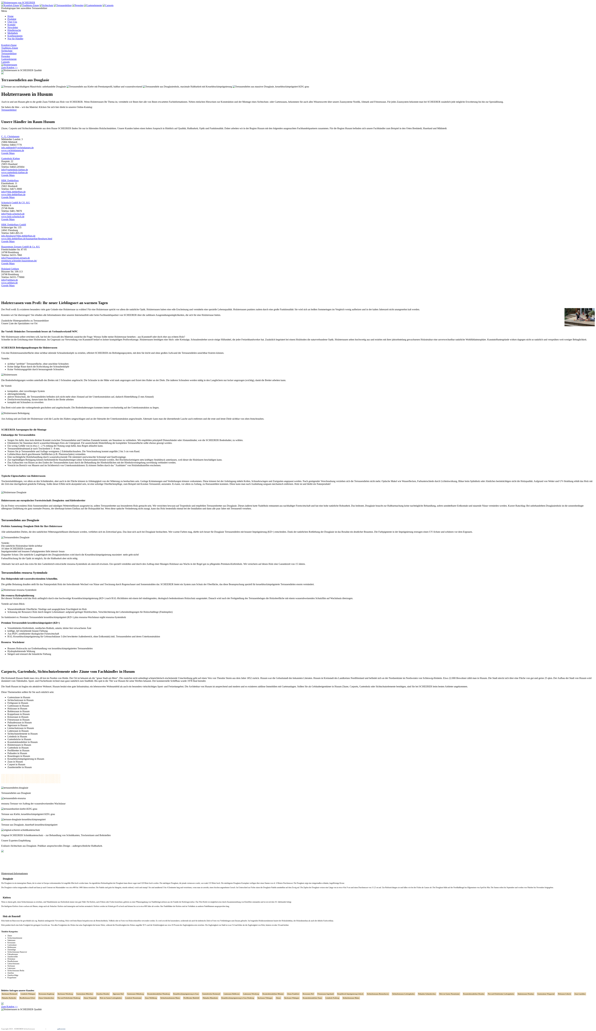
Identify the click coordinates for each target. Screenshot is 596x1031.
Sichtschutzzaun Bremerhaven (378, 994)
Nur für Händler (15, 38)
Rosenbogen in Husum (18, 756)
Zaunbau (10, 973)
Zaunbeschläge (12, 975)
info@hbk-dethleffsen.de (13, 191)
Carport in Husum (16, 764)
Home (10, 16)
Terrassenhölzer (9, 53)
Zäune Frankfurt (293, 994)
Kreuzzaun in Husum (17, 717)
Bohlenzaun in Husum (18, 711)
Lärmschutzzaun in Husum (20, 728)
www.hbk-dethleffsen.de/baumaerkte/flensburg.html (26, 238)
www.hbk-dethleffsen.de (13, 194)
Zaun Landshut (580, 994)
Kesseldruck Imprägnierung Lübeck (350, 994)
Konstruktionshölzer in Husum (22, 742)
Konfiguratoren (15, 35)
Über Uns (12, 21)
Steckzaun (11, 966)
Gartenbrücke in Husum (19, 739)
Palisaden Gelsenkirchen (427, 994)
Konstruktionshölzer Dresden (473, 994)
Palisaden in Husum (17, 753)
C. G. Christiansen (10, 136)
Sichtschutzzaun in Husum (20, 700)
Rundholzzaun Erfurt (27, 998)
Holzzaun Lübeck (564, 994)
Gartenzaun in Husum (18, 705)
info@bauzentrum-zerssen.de (15, 258)
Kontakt (11, 24)
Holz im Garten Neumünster (449, 994)
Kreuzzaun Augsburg (46, 994)
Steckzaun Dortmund (9, 994)
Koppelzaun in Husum (18, 714)
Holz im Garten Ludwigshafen (111, 998)
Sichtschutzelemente (32, 128)
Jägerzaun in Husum (17, 725)
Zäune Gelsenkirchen (46, 998)
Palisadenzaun (12, 954)
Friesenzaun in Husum (18, 719)
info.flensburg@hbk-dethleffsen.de (18, 235)
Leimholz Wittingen (28, 994)
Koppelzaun (11, 977)
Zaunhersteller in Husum (19, 767)
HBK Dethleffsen (10, 180)
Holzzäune (11, 959)
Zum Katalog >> (9, 67)
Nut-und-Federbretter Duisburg (69, 998)
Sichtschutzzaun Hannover (17, 952)
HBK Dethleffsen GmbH (13, 224)
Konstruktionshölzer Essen (312, 998)
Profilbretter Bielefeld (191, 998)
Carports (5, 62)
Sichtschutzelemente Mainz (170, 998)
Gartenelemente (9, 59)
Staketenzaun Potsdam (526, 994)
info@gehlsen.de (9, 280)
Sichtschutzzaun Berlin (15, 971)
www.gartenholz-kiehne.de (14, 172)
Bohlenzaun (11, 947)
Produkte (11, 19)
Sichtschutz (6, 50)
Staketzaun (11, 940)
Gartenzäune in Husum (18, 697)
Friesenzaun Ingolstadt (326, 994)
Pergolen (5, 56)
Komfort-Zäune (9, 45)
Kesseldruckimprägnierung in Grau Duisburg (237, 998)
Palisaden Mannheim (210, 998)
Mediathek (12, 33)
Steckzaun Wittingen (291, 998)
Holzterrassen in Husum (19, 745)
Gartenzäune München (85, 994)
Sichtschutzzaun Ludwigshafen (403, 994)
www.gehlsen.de (9, 282)
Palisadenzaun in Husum (19, 722)
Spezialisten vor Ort (27, 323)
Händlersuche (14, 30)
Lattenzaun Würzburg (251, 994)
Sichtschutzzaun (27, 902)
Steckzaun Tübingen (265, 998)
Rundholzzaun (12, 961)
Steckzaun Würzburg (65, 994)
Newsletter (12, 27)
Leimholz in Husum (17, 736)
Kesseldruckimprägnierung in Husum (25, 759)
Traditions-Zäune (9, 48)
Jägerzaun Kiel (118, 994)
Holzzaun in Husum (17, 708)
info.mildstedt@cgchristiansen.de (17, 147)
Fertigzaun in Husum (17, 703)
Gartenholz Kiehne (10, 158)
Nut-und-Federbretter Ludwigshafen (501, 994)
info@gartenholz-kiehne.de (14, 169)
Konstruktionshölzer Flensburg (158, 994)
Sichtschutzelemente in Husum (22, 733)
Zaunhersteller (12, 957)
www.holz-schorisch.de (12, 216)
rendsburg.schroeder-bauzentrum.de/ (19, 260)
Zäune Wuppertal (90, 998)
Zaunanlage (11, 950)
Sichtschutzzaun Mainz (351, 998)
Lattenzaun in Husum (18, 731)
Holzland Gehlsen (10, 268)
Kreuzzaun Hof (308, 994)
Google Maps (8, 153)
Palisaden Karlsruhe (9, 998)
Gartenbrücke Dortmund (211, 994)
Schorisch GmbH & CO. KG (15, 202)
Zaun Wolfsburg (151, 998)
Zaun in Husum (15, 761)
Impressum (41, 1029)
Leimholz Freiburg (332, 998)
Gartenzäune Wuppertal (545, 994)
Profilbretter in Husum (18, 750)
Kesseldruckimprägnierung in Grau (186, 994)
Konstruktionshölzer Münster (273, 994)
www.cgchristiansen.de (12, 150)
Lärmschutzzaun (13, 964)
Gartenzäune (12, 945)
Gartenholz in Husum (18, 747)
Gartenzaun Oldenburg (135, 994)
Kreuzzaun (11, 943)
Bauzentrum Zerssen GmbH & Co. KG (20, 246)
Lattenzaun (11, 968)
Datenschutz (50, 1029)
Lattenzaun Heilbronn (231, 994)
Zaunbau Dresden (103, 994)
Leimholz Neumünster (133, 998)
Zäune (9, 936)
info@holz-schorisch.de (13, 213)
